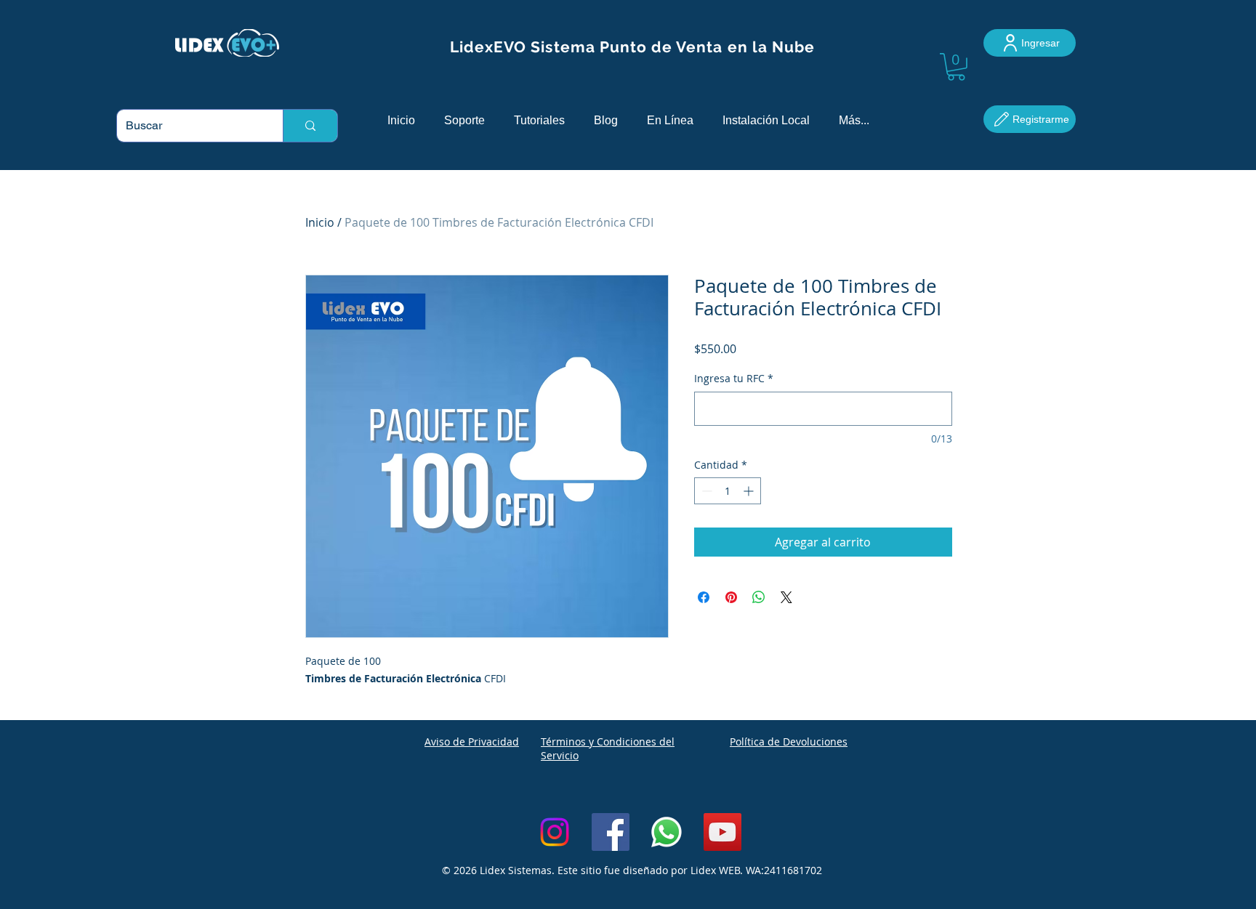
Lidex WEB (715, 870)
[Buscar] (310, 126)
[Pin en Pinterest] (731, 597)
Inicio (319, 222)
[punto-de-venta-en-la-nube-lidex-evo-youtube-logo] (722, 832)
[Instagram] (554, 832)
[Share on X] (786, 597)
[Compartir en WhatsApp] (759, 597)
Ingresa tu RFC (733, 378)
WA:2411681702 (784, 870)
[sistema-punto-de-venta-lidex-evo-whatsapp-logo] (666, 832)
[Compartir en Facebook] (703, 597)
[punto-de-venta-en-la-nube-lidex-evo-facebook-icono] (610, 832)
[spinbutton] (727, 491)
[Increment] (750, 491)
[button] (956, 67)
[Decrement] (705, 491)
